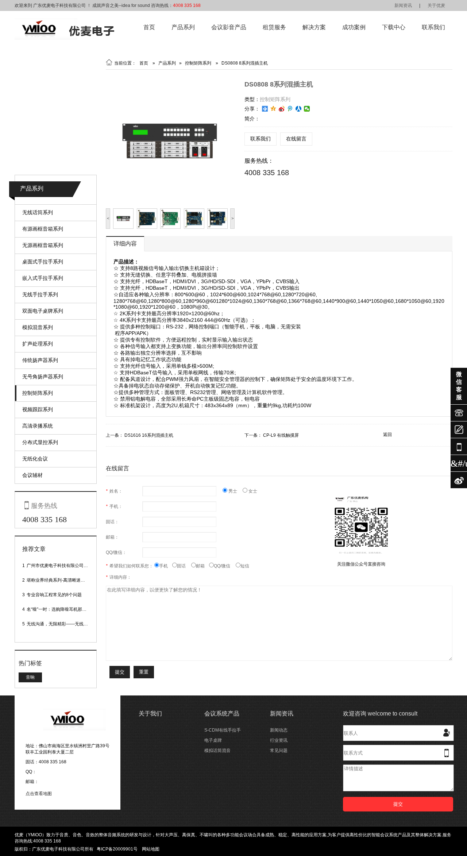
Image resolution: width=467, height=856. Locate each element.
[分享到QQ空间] (273, 109)
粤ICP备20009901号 (117, 849)
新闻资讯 (403, 5)
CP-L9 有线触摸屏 (281, 435)
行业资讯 (278, 740)
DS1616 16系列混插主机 (148, 435)
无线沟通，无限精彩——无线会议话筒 (64, 623)
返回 (387, 434)
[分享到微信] (307, 109)
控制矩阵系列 (37, 393)
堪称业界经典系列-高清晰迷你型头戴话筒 (67, 580)
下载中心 (393, 27)
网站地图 (150, 849)
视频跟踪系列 (37, 409)
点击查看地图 (39, 793)
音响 (30, 677)
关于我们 (150, 713)
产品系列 (183, 27)
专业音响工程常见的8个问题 (54, 594)
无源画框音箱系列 (42, 245)
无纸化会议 (35, 459)
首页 (149, 27)
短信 (244, 565)
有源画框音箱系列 (42, 229)
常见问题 (278, 750)
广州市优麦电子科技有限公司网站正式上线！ (70, 565)
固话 (184, 565)
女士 (252, 491)
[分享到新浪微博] (282, 109)
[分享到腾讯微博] (290, 109)
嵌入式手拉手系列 (42, 278)
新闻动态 (278, 730)
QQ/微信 (225, 565)
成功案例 (354, 27)
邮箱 (202, 565)
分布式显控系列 (40, 442)
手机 (165, 565)
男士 (235, 491)
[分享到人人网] (299, 109)
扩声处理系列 (37, 344)
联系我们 (433, 27)
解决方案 (314, 27)
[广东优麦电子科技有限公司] (64, 38)
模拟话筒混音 (217, 750)
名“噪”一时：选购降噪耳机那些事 (59, 609)
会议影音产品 (228, 27)
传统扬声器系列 (40, 360)
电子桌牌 (213, 740)
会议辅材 (32, 475)
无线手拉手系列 (40, 294)
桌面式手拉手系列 (42, 262)
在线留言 (296, 139)
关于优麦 (436, 5)
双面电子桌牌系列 (42, 311)
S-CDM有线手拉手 (222, 730)
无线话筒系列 (37, 212)
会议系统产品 (221, 713)
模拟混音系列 (37, 327)
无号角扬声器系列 (42, 376)
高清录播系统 (37, 426)
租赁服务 (274, 27)
